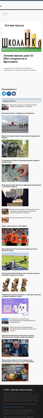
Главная (5, 13)
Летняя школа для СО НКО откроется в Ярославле (18, 58)
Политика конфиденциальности (13, 407)
